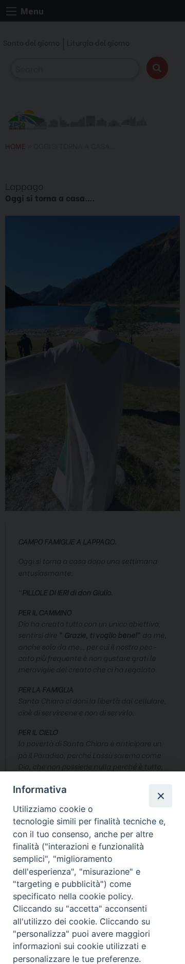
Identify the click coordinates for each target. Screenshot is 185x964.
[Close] (160, 795)
